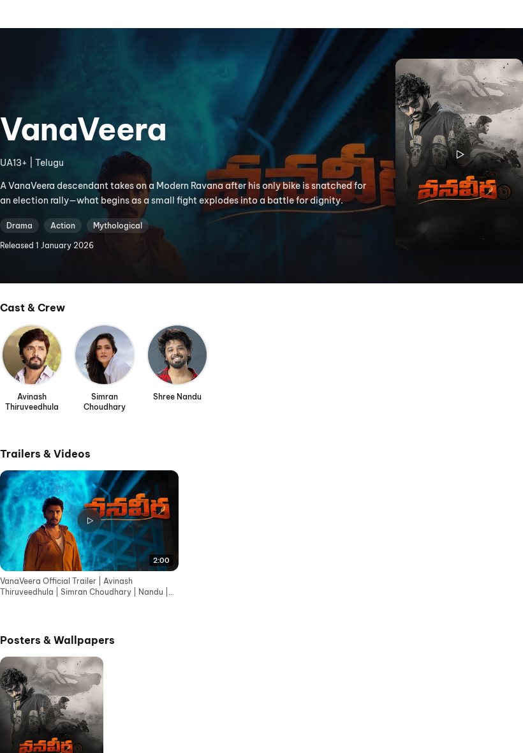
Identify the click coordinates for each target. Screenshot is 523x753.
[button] (89, 534)
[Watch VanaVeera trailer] (459, 154)
